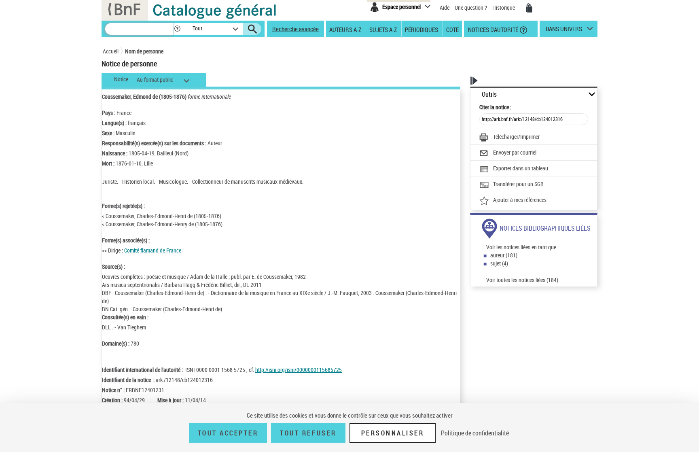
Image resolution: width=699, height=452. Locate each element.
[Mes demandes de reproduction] (529, 8)
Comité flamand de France (152, 250)
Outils (489, 94)
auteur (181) (503, 255)
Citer (495, 107)
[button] (177, 29)
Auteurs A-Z (345, 29)
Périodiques (421, 29)
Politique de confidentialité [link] (475, 433)
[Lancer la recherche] (252, 29)
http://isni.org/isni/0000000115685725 (298, 369)
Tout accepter (228, 433)
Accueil (111, 51)
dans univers (564, 31)
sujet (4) (499, 263)
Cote (452, 29)
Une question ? (471, 7)
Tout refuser (308, 433)
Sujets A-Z (383, 29)
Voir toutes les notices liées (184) (522, 280)
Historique (504, 7)
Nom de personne (144, 51)
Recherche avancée (295, 29)
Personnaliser (392, 433)
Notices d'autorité (492, 29)
